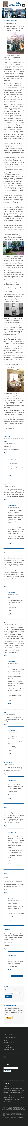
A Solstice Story (13, 20)
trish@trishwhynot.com (10, 1037)
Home (5, 20)
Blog (8, 20)
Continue (8, 996)
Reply (5, 453)
